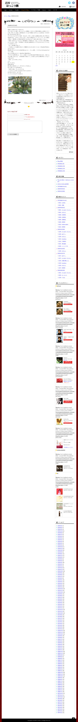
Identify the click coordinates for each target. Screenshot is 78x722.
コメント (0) (48, 100)
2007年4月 (60, 707)
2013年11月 (60, 569)
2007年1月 (60, 712)
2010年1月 (60, 649)
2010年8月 (60, 637)
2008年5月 (60, 684)
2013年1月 (60, 586)
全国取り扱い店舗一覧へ (67, 381)
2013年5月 (60, 579)
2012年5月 (60, 600)
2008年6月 (60, 683)
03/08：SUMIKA (62, 214)
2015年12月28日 (61, 191)
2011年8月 (60, 616)
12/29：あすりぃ (62, 234)
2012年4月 (60, 602)
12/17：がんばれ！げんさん (65, 258)
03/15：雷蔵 (61, 205)
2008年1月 (60, 691)
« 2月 (56, 65)
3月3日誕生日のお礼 (62, 186)
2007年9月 (60, 698)
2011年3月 (60, 625)
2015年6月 (60, 536)
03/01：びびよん (62, 212)
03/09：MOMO (62, 222)
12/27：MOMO (62, 268)
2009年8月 (60, 658)
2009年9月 (60, 656)
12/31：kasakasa (62, 239)
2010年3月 (60, 646)
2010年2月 (60, 648)
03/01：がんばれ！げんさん (65, 210)
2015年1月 (60, 545)
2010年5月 (60, 642)
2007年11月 (60, 695)
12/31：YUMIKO (62, 241)
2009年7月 (60, 660)
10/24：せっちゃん (63, 275)
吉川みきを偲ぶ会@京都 (63, 184)
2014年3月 (60, 562)
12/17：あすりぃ (62, 255)
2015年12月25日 (61, 248)
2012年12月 (60, 588)
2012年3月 (60, 604)
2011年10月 (60, 613)
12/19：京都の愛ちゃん (64, 260)
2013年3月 (60, 583)
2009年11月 (60, 653)
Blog (9, 16)
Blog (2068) (60, 161)
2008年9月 (60, 677)
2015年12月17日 (61, 253)
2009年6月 (60, 662)
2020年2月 (60, 525)
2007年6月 (60, 703)
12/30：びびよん (62, 236)
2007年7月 (60, 702)
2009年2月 (60, 669)
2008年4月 (60, 686)
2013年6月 (60, 578)
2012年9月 (60, 593)
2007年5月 (60, 705)
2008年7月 (60, 681)
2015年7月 (60, 534)
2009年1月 (60, 670)
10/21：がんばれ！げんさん (65, 272)
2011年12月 (60, 609)
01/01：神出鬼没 (62, 243)
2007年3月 (60, 709)
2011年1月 (60, 628)
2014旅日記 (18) (61, 170)
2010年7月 (60, 639)
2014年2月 (60, 564)
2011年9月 (60, 614)
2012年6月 (60, 599)
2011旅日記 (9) (61, 163)
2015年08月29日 (61, 270)
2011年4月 (60, 623)
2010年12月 (60, 630)
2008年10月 (60, 676)
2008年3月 (60, 688)
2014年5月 (60, 559)
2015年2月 (60, 543)
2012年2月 (60, 606)
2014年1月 (60, 566)
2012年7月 (60, 597)
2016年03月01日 (61, 188)
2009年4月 (60, 665)
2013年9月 (60, 573)
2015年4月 (60, 539)
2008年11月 (60, 674)
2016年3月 (60, 529)
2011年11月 (60, 611)
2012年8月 (60, 595)
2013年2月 (60, 585)
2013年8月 (60, 574)
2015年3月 (60, 541)
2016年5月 (60, 527)
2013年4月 (60, 581)
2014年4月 (60, 560)
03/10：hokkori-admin (63, 224)
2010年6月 (60, 641)
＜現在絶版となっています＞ (68, 447)
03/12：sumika (62, 202)
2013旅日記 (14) (61, 168)
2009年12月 (60, 651)
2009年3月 (60, 667)
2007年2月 (60, 710)
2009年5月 (60, 663)
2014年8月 (60, 553)
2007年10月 (60, 696)
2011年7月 (60, 618)
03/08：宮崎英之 (62, 219)
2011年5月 (60, 621)
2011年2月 (60, 627)
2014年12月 (60, 546)
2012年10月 (60, 592)
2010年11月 (60, 632)
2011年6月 (60, 620)
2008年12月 (60, 672)
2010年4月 (60, 644)
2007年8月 (60, 700)
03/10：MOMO (62, 227)
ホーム (5, 16)
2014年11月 (60, 548)
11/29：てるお (62, 277)
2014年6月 (60, 557)
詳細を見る (65, 360)
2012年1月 (60, 607)
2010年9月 (60, 635)
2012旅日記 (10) (61, 166)
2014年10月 (60, 550)
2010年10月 (60, 634)
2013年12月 (60, 567)
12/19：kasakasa (62, 263)
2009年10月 (60, 655)
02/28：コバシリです (63, 246)
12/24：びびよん (62, 265)
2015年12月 (60, 531)
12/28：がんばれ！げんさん (65, 231)
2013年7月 (60, 576)
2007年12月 (60, 693)
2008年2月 (60, 689)
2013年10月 (60, 571)
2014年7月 (60, 555)
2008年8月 (60, 679)
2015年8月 (60, 532)
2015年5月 (60, 538)
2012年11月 (60, 590)
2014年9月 (60, 552)
